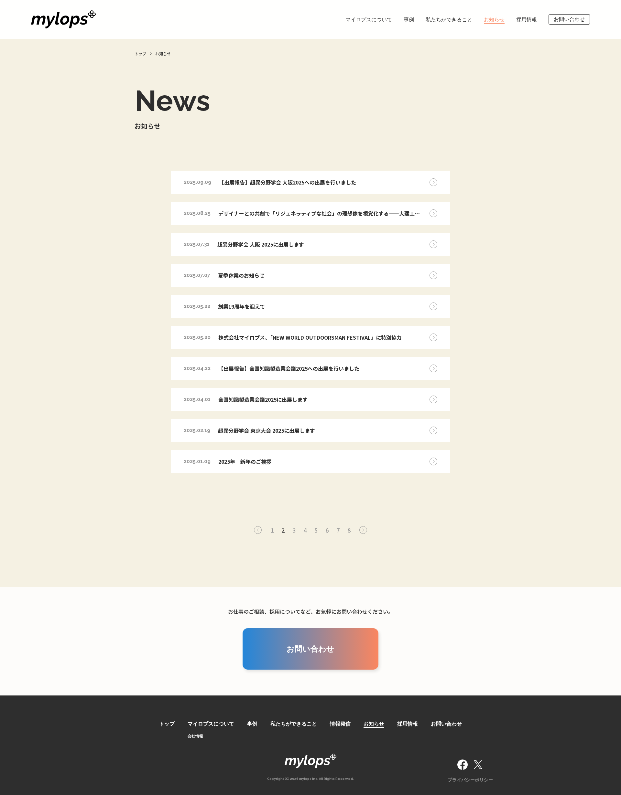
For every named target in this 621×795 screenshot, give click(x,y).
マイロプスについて (368, 19)
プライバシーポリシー (470, 780)
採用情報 (526, 19)
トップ (167, 724)
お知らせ (494, 19)
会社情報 (195, 736)
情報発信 (340, 724)
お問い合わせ (569, 19)
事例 (409, 19)
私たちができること (449, 19)
